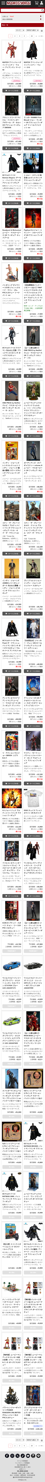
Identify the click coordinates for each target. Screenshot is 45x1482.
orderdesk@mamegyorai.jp (23, 1477)
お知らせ (8, 16)
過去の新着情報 (7, 19)
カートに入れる (13, 90)
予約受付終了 (11, 951)
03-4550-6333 (22, 1471)
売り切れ (12, 1116)
